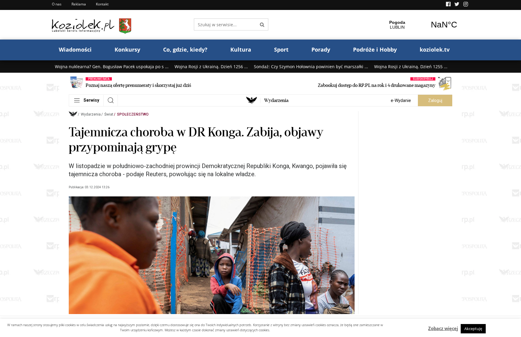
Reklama (78, 4)
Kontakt (102, 4)
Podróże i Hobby (375, 49)
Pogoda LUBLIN (420, 25)
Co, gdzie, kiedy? (185, 49)
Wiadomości (75, 49)
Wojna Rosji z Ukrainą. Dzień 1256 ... (211, 66)
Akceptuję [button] (473, 328)
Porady (320, 49)
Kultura (240, 49)
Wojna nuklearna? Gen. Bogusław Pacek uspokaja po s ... (112, 66)
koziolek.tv (435, 49)
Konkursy (127, 49)
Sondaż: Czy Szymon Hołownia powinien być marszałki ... (311, 66)
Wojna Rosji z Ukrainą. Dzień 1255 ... (410, 66)
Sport (281, 49)
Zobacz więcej (443, 328)
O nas (57, 4)
